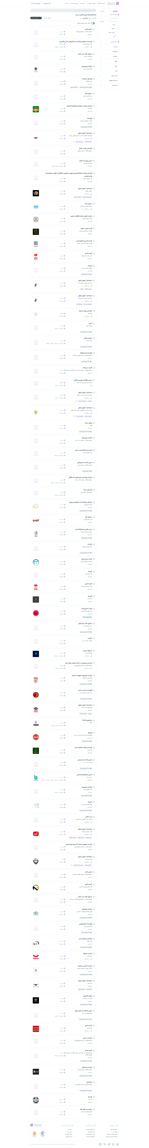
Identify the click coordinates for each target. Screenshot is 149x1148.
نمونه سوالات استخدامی (111, 1134)
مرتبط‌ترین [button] (85, 18)
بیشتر (67, 3)
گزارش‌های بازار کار (91, 1136)
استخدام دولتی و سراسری (111, 1136)
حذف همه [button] (102, 11)
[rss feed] (117, 1144)
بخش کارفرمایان (47, 3)
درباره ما (70, 1129)
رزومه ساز (82, 3)
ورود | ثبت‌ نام (35, 3)
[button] (108, 25)
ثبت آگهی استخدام (35, 18)
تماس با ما (69, 1132)
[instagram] (100, 1144)
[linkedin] (113, 1144)
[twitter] (104, 1144)
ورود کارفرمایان (91, 1132)
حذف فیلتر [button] (102, 21)
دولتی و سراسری (92, 3)
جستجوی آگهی (101, 3)
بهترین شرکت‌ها (74, 3)
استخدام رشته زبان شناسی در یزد (86, 15)
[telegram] (108, 1144)
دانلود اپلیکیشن (68, 1134)
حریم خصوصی (68, 1136)
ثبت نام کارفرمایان (90, 1134)
